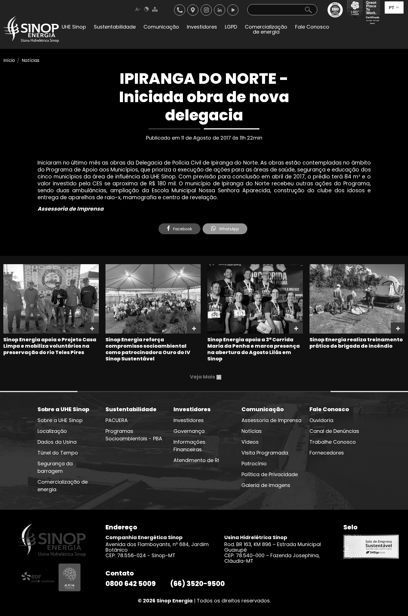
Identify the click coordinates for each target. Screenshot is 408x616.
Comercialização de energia (62, 485)
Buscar (308, 9)
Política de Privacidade (269, 474)
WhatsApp (228, 229)
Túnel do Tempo (57, 452)
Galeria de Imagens (265, 485)
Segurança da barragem (55, 467)
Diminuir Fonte (138, 9)
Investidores (188, 420)
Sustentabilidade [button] (115, 26)
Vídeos (250, 441)
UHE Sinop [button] (74, 26)
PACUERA (116, 420)
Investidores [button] (202, 26)
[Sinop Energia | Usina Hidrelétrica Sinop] (31, 29)
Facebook (182, 229)
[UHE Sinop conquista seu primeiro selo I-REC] (353, 13)
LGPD (231, 26)
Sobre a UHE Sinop (60, 420)
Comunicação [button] (161, 26)
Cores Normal (146, 9)
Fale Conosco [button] (312, 26)
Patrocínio (254, 463)
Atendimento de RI (196, 460)
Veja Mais (205, 376)
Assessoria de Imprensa (271, 420)
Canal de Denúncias (334, 431)
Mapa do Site (155, 9)
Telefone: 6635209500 (179, 10)
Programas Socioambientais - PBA (133, 435)
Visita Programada (264, 452)
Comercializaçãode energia (266, 29)
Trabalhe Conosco (332, 441)
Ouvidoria (321, 420)
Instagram (206, 10)
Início (9, 60)
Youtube (232, 10)
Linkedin (219, 10)
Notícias (30, 60)
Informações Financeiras (189, 445)
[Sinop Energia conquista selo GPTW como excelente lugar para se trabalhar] (371, 13)
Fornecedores (326, 452)
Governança (189, 431)
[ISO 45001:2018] (336, 13)
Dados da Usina (57, 441)
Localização (192, 10)
